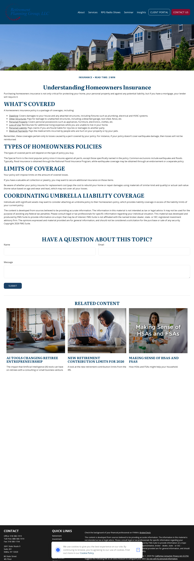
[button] (81, 12)
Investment (57, 539)
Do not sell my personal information (162, 558)
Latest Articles (58, 558)
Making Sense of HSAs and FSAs (154, 359)
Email (101, 244)
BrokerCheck (145, 532)
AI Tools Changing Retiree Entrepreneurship (32, 359)
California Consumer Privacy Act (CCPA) (172, 556)
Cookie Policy (87, 553)
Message (8, 262)
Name (7, 244)
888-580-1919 (18, 538)
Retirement (57, 536)
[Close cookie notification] (138, 550)
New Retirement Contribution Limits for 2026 (96, 359)
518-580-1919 (16, 536)
